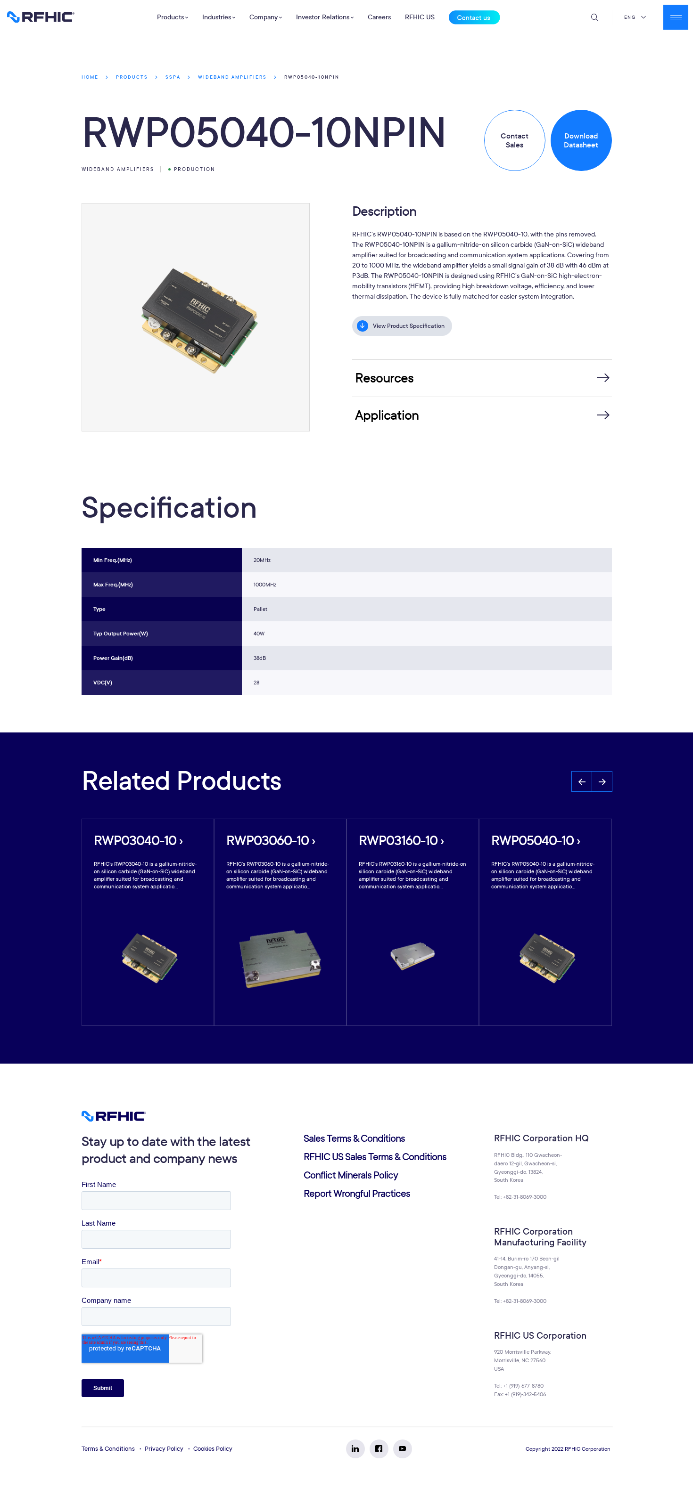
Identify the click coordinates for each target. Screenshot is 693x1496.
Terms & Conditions (108, 1449)
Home (90, 77)
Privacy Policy (164, 1449)
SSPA (173, 77)
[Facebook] (379, 1448)
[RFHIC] (40, 17)
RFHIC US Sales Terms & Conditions (375, 1157)
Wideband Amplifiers (232, 77)
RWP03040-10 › (138, 840)
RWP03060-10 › (270, 840)
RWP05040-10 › (535, 840)
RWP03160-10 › (401, 840)
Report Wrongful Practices (357, 1194)
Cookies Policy (212, 1449)
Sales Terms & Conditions (354, 1139)
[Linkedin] (355, 1448)
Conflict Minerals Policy (351, 1175)
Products (132, 77)
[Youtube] (402, 1448)
